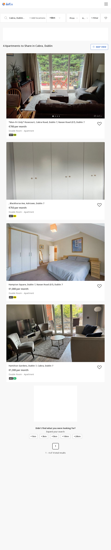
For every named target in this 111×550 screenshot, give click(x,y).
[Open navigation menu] (106, 3)
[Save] (106, 18)
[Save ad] (99, 124)
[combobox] (33, 18)
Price (72, 18)
